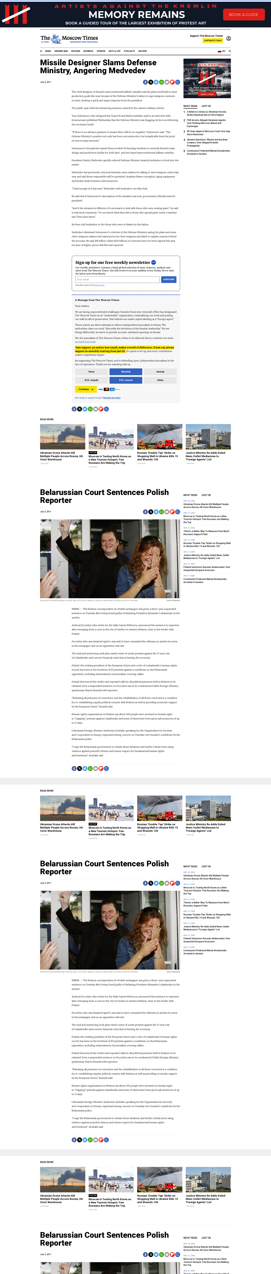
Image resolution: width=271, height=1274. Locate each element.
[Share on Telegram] (156, 82)
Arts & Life (115, 51)
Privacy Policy (99, 285)
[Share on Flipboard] (172, 82)
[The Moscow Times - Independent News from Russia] (69, 38)
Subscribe (168, 279)
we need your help (85, 341)
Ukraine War (61, 51)
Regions (75, 51)
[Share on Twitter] (150, 82)
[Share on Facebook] (145, 82)
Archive (142, 51)
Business (88, 51)
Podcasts (129, 51)
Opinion (101, 51)
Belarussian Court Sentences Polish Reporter (104, 496)
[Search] (230, 51)
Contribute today (213, 40)
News (48, 51)
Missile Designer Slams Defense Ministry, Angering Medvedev (98, 66)
